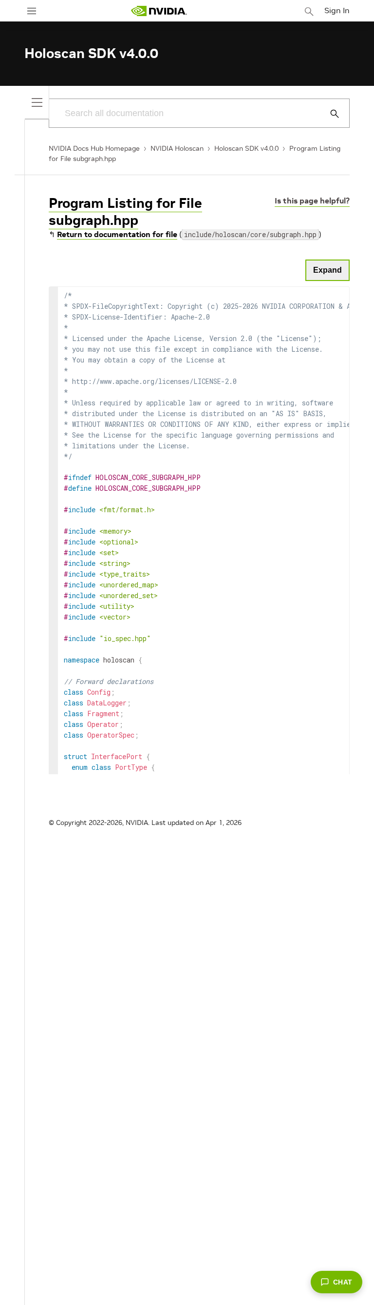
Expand (327, 270)
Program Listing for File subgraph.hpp (125, 212)
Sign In (337, 10)
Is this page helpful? (312, 200)
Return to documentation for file (117, 234)
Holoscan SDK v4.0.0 (246, 148)
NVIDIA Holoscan (177, 148)
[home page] (159, 11)
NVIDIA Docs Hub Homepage (94, 148)
